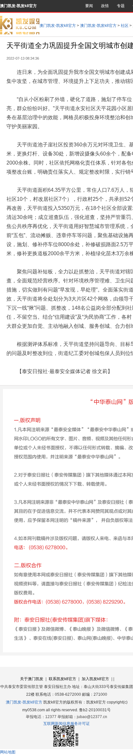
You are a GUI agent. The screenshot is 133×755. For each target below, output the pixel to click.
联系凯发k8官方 (62, 679)
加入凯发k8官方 (95, 679)
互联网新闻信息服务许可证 (66, 723)
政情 (105, 6)
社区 (124, 25)
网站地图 (7, 752)
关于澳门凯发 (31, 679)
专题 (121, 6)
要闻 (89, 6)
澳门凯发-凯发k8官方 (18, 6)
